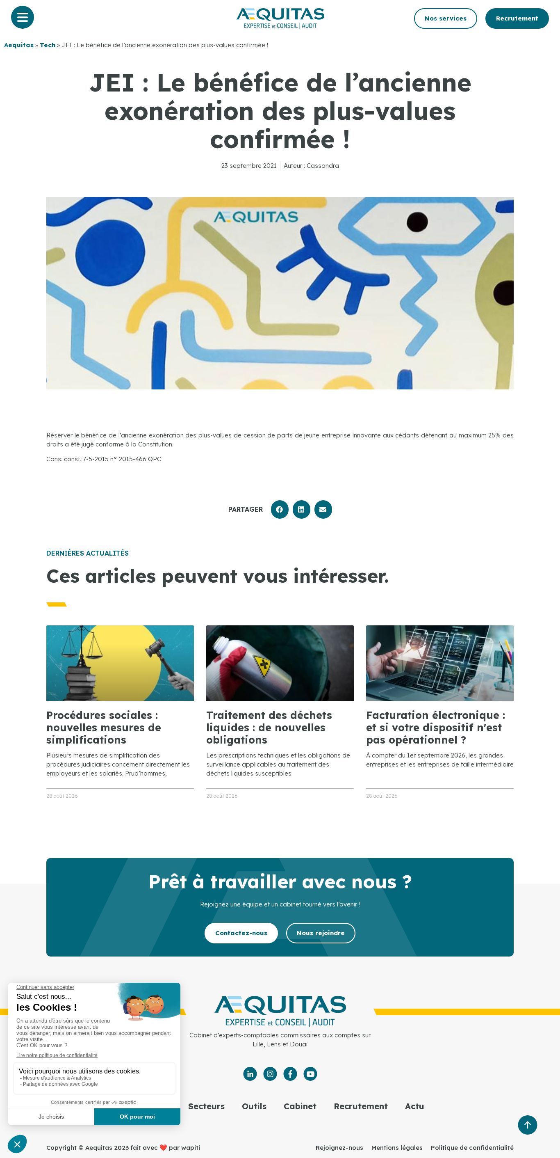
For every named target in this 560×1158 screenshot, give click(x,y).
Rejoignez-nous (339, 1147)
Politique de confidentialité (472, 1147)
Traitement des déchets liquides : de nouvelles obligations (269, 727)
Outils (254, 1106)
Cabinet (300, 1106)
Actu (414, 1106)
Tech (47, 45)
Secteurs (206, 1106)
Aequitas (19, 45)
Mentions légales (397, 1147)
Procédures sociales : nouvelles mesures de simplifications (103, 727)
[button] (280, 509)
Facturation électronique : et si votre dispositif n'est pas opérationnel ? (435, 727)
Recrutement (361, 1106)
